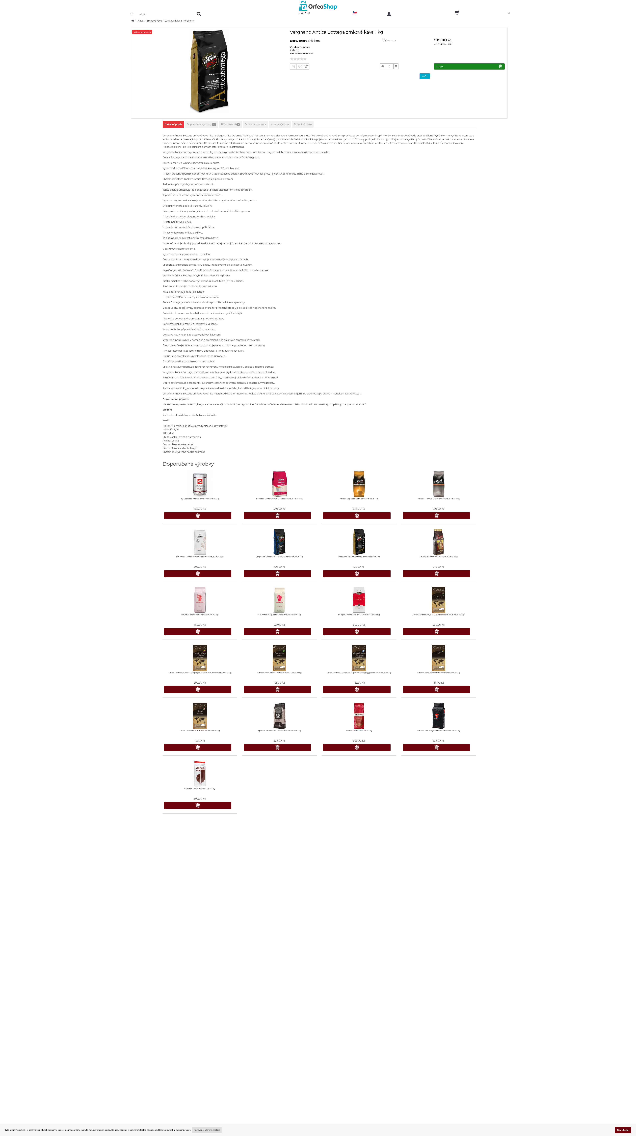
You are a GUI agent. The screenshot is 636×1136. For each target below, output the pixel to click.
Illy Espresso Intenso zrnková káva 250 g (200, 498)
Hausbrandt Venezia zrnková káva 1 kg (199, 614)
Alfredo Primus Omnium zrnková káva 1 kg (439, 498)
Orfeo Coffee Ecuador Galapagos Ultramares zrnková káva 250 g (200, 672)
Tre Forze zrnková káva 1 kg (359, 730)
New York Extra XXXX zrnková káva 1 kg (439, 556)
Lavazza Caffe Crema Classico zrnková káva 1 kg (279, 498)
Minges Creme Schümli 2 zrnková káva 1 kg (359, 614)
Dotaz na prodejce (255, 124)
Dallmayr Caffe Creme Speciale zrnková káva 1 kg (200, 556)
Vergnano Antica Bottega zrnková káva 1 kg (359, 556)
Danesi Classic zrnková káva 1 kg (199, 788)
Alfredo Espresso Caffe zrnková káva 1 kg (359, 498)
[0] (454, 13)
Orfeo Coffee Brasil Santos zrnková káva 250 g (279, 672)
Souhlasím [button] (623, 1130)
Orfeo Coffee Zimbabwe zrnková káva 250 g (438, 672)
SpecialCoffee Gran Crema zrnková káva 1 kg (279, 730)
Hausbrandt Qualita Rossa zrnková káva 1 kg (279, 614)
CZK (301, 13)
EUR (307, 13)
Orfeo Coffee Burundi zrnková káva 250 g (200, 730)
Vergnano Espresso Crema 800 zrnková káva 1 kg (279, 556)
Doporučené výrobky (201, 124)
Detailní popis (173, 124)
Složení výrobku (303, 124)
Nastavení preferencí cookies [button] (207, 1130)
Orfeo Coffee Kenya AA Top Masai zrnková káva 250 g (438, 614)
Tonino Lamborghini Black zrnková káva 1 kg (438, 730)
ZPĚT (424, 76)
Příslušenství (230, 124)
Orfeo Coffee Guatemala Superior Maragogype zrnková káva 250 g (359, 672)
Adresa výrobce (280, 124)
